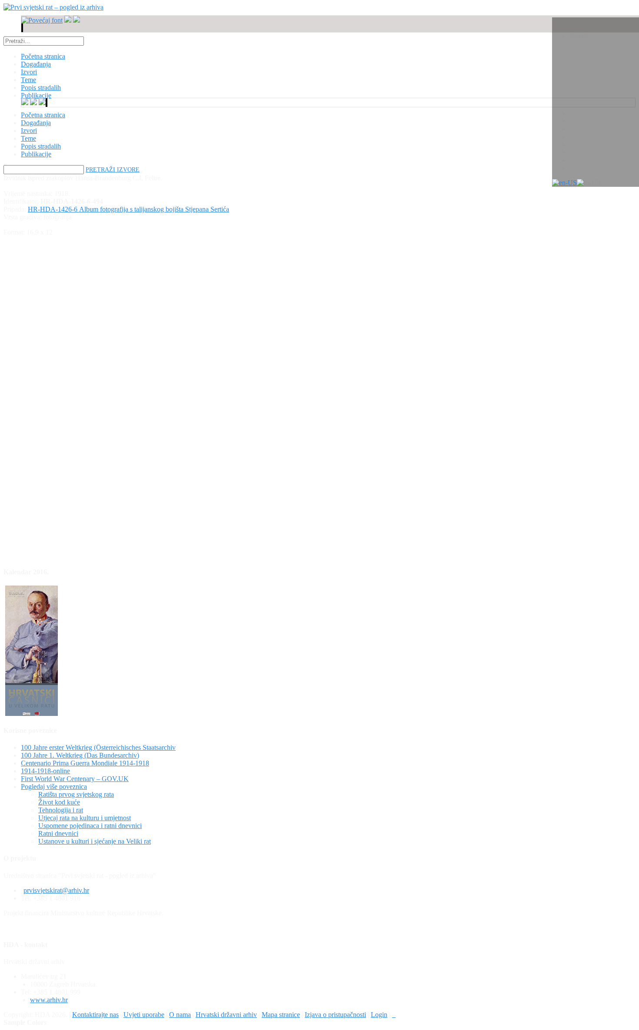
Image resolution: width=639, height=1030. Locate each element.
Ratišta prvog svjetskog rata (76, 794)
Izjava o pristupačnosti (335, 1014)
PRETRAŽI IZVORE (113, 169)
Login (379, 1014)
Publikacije (36, 154)
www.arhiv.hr (49, 1000)
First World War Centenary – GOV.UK (75, 778)
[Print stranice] (394, 1014)
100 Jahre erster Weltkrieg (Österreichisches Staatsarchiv (98, 747)
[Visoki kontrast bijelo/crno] (21, 27)
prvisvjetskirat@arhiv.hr (56, 890)
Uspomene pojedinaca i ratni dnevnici (90, 825)
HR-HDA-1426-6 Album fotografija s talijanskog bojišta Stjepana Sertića (128, 209)
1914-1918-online (45, 771)
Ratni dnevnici (58, 833)
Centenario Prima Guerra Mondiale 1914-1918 (85, 763)
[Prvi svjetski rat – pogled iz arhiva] (53, 7)
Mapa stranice (281, 1014)
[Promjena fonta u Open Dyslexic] (76, 20)
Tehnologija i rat (60, 810)
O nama (180, 1014)
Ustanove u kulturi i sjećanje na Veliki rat (94, 841)
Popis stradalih (41, 146)
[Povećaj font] (42, 20)
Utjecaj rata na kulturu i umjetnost (84, 817)
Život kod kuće (59, 802)
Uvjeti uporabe (143, 1014)
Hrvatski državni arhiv (226, 1014)
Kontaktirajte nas (95, 1014)
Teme (28, 138)
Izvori (29, 130)
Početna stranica (43, 115)
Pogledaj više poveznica (54, 786)
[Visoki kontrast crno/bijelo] (22, 27)
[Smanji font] (67, 20)
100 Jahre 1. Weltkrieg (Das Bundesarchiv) (80, 755)
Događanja (36, 122)
